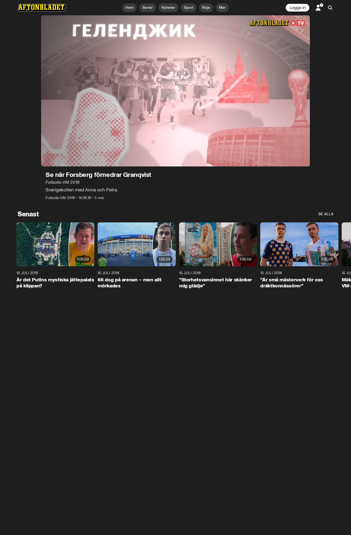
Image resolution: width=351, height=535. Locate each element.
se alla (325, 214)
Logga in (297, 7)
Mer (222, 7)
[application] (175, 90)
